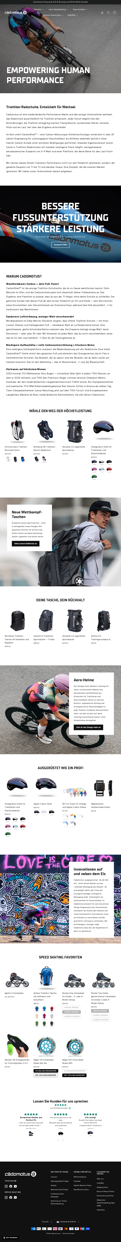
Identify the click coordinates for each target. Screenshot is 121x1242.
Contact (54, 1177)
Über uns (100, 1179)
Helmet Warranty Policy (82, 1185)
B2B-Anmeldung (80, 1177)
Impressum (101, 1210)
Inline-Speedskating (58, 10)
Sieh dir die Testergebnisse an (58, 338)
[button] (58, 1140)
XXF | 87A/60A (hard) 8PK (45, 1075)
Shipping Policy (102, 1187)
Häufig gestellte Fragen (60, 1181)
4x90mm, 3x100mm (71, 1011)
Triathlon (38, 10)
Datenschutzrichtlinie (105, 1196)
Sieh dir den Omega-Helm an (88, 727)
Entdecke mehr (60, 245)
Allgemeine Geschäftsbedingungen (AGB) (106, 1203)
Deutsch (45, 1222)
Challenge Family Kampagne (57, 1195)
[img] (60, 1105)
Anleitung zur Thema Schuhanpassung (59, 1202)
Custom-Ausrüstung (52, 15)
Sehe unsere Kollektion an (25, 544)
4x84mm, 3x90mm (71, 1007)
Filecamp (77, 1181)
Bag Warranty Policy (81, 1190)
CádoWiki (71, 15)
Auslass (53, 1185)
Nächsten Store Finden (59, 1190)
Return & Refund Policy (105, 1191)
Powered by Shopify (68, 1233)
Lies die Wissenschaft (92, 362)
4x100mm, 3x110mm (72, 1016)
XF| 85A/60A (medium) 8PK (46, 1070)
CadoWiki (100, 1183)
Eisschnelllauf (79, 10)
